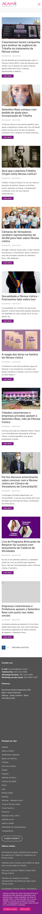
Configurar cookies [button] (10, 909)
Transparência (7, 831)
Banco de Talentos (9, 758)
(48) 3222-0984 (20, 672)
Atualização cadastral (10, 755)
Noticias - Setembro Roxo (12, 800)
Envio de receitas (9, 766)
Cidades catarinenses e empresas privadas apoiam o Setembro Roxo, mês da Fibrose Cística (21, 417)
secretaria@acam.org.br (18, 669)
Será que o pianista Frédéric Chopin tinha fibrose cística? (19, 172)
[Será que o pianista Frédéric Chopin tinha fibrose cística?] (21, 156)
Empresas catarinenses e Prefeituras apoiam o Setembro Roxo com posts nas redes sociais (21, 611)
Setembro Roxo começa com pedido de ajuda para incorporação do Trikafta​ (19, 112)
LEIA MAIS (8, 76)
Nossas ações (7, 793)
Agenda (5, 747)
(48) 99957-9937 (31, 677)
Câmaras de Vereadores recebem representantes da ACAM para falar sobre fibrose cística (20, 236)
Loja (3, 789)
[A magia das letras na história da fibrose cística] (21, 340)
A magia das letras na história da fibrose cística (20, 356)
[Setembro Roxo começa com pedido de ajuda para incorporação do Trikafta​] (21, 95)
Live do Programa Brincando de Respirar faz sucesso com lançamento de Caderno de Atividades (21, 546)
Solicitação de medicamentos (14, 827)
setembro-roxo (8, 819)
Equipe (4, 770)
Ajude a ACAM (7, 751)
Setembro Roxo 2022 (10, 816)
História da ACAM (9, 781)
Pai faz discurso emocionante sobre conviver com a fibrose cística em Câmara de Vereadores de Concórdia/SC (20, 482)
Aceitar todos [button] (24, 909)
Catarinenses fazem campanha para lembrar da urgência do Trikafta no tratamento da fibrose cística (21, 47)
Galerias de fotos (9, 777)
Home (4, 785)
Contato (5, 762)
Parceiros (5, 812)
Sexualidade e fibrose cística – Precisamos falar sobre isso (20, 298)
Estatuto (5, 774)
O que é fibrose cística (11, 804)
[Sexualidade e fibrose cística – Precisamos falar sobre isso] (21, 282)
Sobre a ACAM (8, 823)
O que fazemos (8, 808)
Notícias (17, 56)
